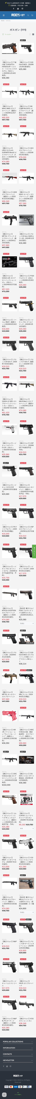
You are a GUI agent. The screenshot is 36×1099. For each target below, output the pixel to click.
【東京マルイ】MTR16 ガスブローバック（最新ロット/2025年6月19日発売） (9, 901)
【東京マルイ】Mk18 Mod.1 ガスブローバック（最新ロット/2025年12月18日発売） (26, 403)
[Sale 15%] (9, 345)
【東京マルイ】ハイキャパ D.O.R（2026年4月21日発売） (26, 569)
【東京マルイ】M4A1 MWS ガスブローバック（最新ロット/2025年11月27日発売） (9, 110)
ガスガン (8, 20)
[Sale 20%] (9, 220)
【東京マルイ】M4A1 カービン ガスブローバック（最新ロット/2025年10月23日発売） (26, 196)
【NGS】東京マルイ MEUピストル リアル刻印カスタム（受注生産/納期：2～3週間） (26, 901)
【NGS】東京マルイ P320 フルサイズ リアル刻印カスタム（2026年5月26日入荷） (26, 613)
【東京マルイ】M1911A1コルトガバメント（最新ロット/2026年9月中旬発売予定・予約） (26, 489)
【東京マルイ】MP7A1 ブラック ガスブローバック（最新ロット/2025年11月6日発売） (9, 238)
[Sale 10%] (26, 843)
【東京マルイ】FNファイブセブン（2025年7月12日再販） (9, 529)
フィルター (8, 34)
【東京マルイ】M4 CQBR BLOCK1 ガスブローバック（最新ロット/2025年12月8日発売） (26, 110)
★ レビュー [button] (34, 551)
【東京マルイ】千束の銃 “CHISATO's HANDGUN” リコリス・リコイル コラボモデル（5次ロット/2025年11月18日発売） (9, 68)
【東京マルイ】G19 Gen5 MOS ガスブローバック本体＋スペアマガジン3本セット (26, 657)
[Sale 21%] (26, 134)
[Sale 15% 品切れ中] (26, 678)
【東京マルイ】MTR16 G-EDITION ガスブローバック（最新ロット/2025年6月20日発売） (9, 613)
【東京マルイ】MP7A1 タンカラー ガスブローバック (9, 694)
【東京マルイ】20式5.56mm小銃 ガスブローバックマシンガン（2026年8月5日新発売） (9, 778)
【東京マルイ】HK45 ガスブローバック (26, 983)
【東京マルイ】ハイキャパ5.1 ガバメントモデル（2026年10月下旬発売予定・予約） (9, 571)
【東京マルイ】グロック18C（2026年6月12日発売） (9, 655)
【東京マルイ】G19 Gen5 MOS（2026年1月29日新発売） (26, 64)
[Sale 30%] (26, 1004)
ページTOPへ (18, 1095)
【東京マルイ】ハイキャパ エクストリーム (9, 983)
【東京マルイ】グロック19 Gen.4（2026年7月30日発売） (9, 362)
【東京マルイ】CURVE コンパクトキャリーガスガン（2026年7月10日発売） (26, 818)
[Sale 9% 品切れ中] (26, 927)
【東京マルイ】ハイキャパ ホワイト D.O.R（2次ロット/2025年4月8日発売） (9, 447)
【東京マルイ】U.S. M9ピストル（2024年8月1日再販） (26, 694)
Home (2, 20)
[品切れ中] (26, 48)
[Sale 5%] (9, 306)
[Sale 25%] (9, 92)
